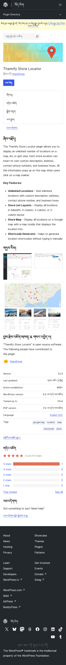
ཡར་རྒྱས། (11, 119)
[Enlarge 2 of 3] (58, 257)
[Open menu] (61, 5)
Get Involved (42, 562)
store (59, 429)
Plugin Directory (11, 14)
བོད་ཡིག (14, 621)
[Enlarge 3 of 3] (58, 286)
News (6, 541)
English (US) (56, 415)
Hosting (7, 546)
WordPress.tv (12, 579)
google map (39, 422)
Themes (39, 541)
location (51, 422)
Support (7, 568)
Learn (6, 562)
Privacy (7, 552)
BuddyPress (12, 607)
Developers (9, 574)
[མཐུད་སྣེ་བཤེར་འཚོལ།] (37, 36)
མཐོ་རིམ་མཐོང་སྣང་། (12, 437)
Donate (41, 574)
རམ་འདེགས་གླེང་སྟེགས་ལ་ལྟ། (15, 515)
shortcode (49, 429)
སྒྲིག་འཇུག (11, 111)
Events (39, 568)
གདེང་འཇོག (12, 103)
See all (59, 492)
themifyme (18, 74)
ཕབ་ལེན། (8, 82)
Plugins (39, 546)
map (59, 422)
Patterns (40, 552)
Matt (7, 595)
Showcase (41, 535)
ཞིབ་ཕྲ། (10, 94)
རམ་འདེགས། (11, 128)
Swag (39, 579)
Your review (10, 492)
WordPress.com (14, 590)
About (6, 535)
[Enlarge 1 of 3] (27, 257)
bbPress (9, 601)
